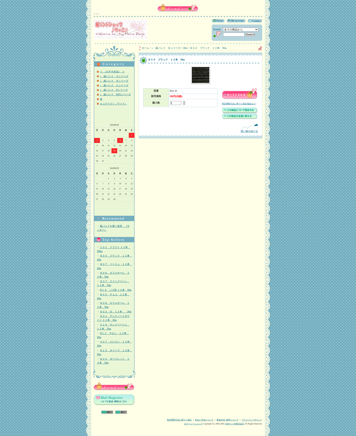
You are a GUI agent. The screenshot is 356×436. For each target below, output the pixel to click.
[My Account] (235, 21)
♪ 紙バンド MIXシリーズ (115, 94)
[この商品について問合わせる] (240, 112)
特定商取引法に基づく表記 (179, 420)
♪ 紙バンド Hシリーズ (114, 89)
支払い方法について (204, 420)
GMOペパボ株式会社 (234, 424)
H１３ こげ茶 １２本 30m (115, 290)
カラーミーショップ (193, 424)
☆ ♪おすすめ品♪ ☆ (112, 71)
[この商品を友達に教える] (240, 118)
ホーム (145, 48)
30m (185, 48)
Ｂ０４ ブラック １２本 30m (208, 48)
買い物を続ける (249, 131)
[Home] (218, 21)
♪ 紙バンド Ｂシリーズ (114, 80)
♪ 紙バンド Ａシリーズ (114, 76)
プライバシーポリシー (252, 420)
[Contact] (254, 21)
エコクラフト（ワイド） (113, 103)
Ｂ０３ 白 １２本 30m (115, 311)
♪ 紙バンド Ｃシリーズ (114, 85)
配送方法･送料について (227, 420)
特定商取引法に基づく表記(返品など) (239, 104)
